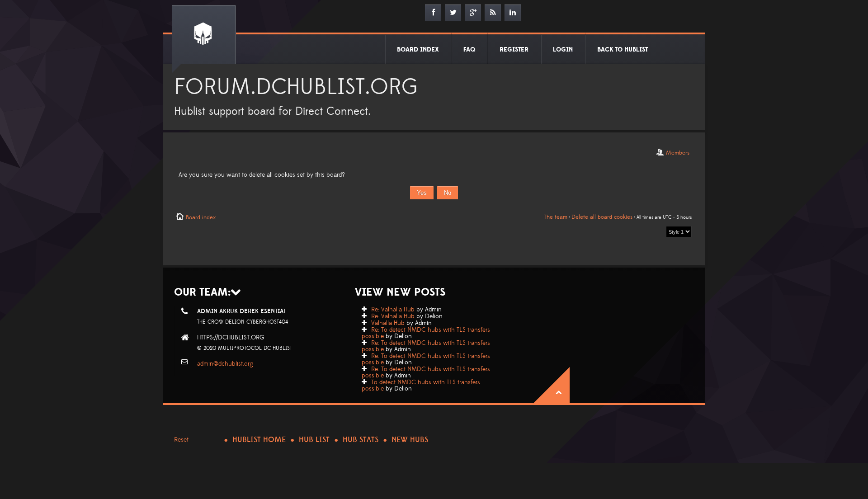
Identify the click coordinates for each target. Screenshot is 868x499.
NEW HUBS (410, 440)
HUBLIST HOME (259, 440)
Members (677, 152)
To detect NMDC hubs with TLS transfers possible (421, 385)
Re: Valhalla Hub (393, 310)
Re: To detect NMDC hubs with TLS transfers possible (426, 333)
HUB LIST (314, 440)
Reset (181, 440)
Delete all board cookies (601, 217)
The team (555, 217)
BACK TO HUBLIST (622, 50)
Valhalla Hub (388, 323)
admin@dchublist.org (225, 364)
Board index (201, 217)
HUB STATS (360, 440)
